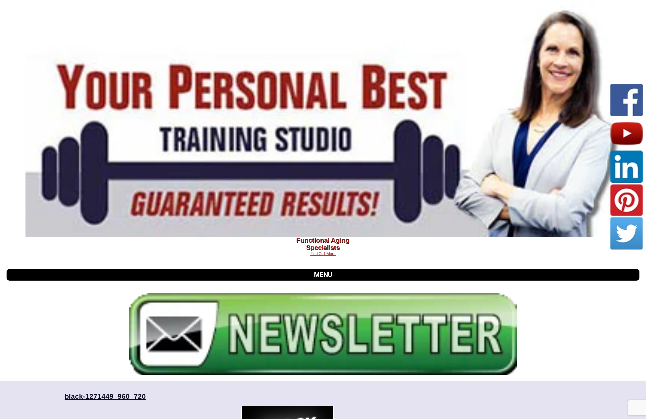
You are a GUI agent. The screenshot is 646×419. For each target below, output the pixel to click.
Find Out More (323, 253)
